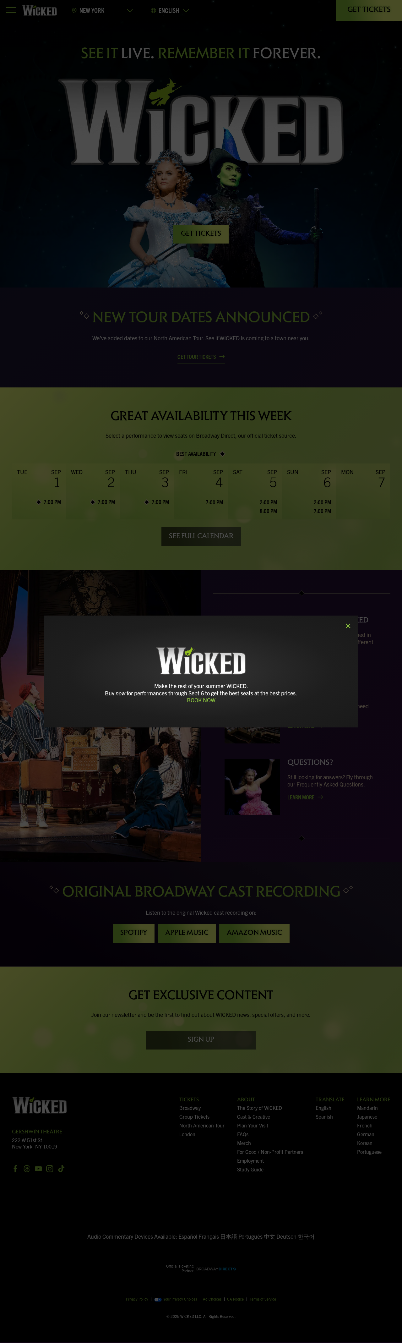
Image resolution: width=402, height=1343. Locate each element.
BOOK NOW (201, 700)
